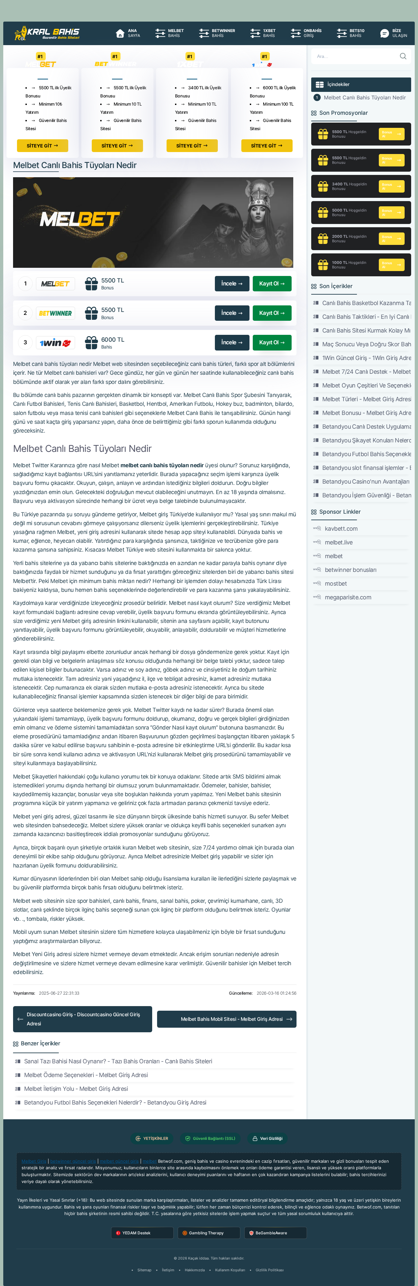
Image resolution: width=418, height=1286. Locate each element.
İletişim (168, 1270)
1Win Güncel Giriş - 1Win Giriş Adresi (366, 357)
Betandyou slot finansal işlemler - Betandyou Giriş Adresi (366, 467)
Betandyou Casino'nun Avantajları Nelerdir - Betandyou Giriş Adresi (366, 481)
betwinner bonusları (351, 569)
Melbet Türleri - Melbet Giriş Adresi (366, 399)
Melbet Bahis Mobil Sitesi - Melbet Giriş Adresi (232, 1019)
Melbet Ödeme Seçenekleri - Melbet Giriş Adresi (86, 1075)
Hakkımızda (195, 1270)
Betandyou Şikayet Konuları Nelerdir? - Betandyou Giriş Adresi (366, 440)
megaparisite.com (348, 597)
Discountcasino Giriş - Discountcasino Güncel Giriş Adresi (83, 1019)
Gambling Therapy (206, 1232)
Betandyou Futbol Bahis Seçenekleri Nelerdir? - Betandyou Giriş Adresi (115, 1102)
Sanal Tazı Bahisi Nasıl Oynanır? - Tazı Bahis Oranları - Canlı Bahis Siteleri (118, 1061)
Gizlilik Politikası (270, 1270)
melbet (334, 556)
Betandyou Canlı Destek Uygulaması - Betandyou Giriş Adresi (366, 426)
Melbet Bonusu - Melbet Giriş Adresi (366, 412)
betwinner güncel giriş (73, 1161)
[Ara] (403, 56)
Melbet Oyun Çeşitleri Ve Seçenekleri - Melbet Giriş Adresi (366, 385)
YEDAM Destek (136, 1232)
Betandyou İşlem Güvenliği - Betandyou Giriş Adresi (366, 495)
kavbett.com (341, 528)
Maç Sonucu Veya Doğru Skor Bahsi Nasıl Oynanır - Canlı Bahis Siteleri (366, 344)
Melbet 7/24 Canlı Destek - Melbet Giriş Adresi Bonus (366, 371)
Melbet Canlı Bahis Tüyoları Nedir (365, 97)
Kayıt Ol (269, 283)
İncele (228, 283)
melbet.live (339, 542)
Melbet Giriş (34, 1161)
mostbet (336, 583)
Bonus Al (387, 134)
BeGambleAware (271, 1232)
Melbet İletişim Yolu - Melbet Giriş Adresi (76, 1088)
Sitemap (144, 1270)
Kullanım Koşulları (230, 1270)
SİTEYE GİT (39, 145)
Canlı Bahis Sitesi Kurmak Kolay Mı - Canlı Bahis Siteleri (366, 330)
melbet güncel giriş (119, 1161)
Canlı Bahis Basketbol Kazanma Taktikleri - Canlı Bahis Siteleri (366, 303)
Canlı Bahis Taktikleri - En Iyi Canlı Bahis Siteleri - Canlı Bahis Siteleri (366, 316)
